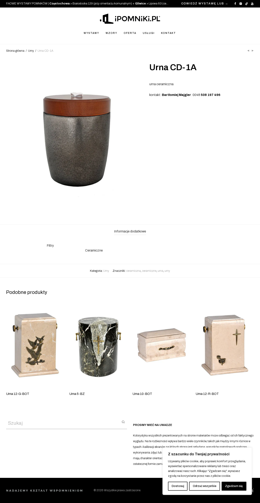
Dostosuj (178, 486)
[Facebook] (235, 3)
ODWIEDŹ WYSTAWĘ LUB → (204, 3)
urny (167, 270)
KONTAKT (168, 33)
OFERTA (130, 33)
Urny (31, 50)
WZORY (111, 33)
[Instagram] (240, 3)
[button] (123, 422)
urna (160, 270)
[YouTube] (252, 3)
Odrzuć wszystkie (204, 486)
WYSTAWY (91, 33)
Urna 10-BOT (142, 394)
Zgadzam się (234, 486)
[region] (207, 471)
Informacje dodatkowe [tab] (130, 231)
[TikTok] (246, 3)
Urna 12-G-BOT (17, 394)
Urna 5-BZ (77, 394)
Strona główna (15, 50)
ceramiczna (133, 270)
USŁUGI (149, 33)
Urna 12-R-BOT (207, 394)
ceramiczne (149, 270)
